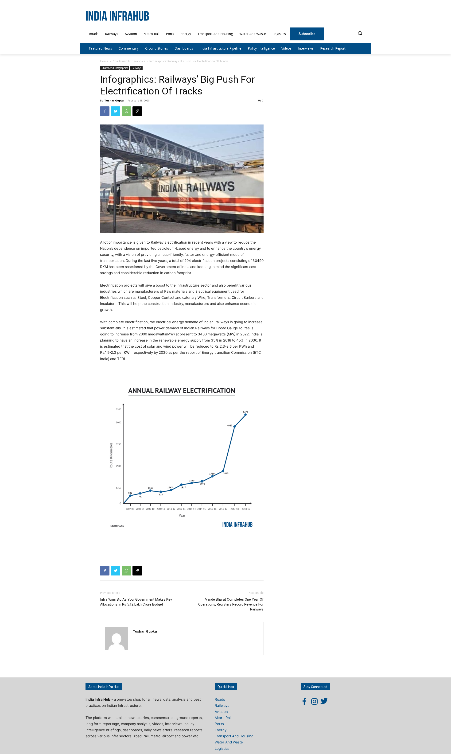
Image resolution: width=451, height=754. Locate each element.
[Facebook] (104, 111)
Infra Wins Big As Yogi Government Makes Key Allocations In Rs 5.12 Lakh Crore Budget (136, 601)
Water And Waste (229, 742)
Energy (220, 730)
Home (104, 61)
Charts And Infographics (129, 61)
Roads (220, 699)
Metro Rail (223, 717)
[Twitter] (115, 111)
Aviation (221, 711)
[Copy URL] (137, 111)
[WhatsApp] (126, 111)
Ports (219, 724)
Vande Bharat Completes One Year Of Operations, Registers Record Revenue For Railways (231, 604)
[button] (359, 33)
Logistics (222, 748)
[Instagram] (314, 701)
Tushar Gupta (114, 100)
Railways (136, 68)
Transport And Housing (234, 736)
